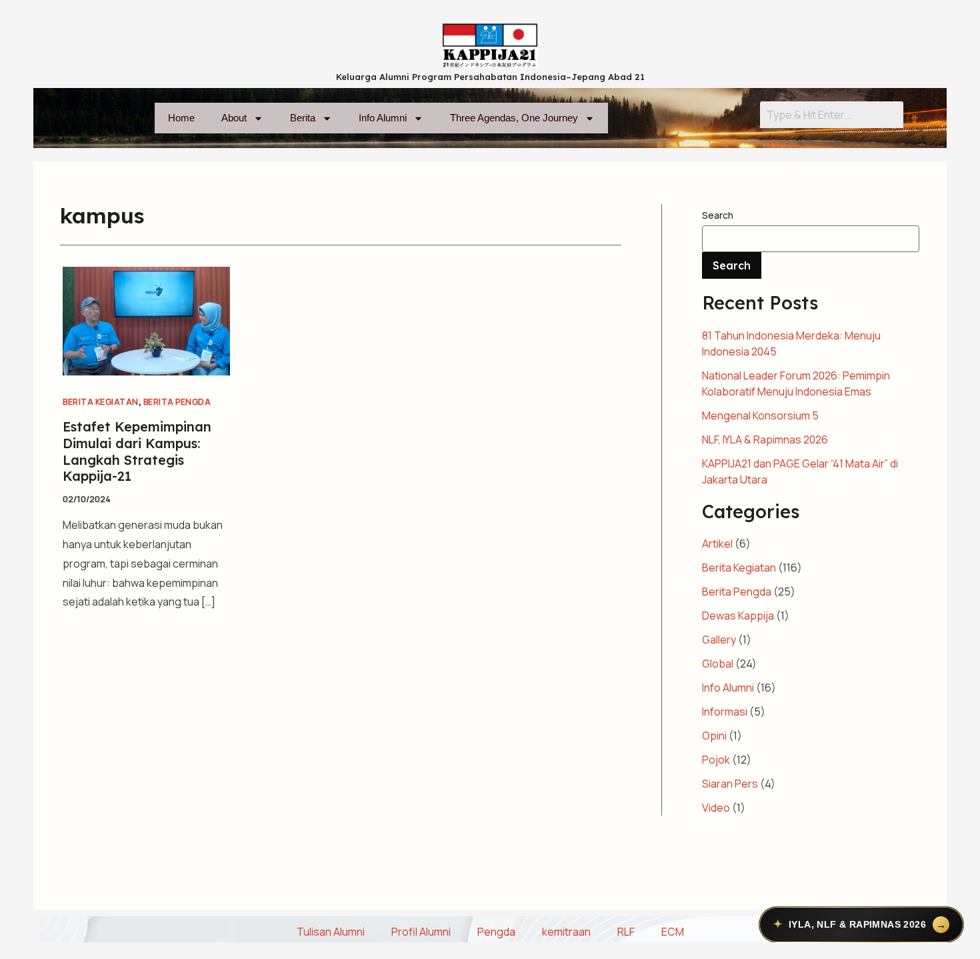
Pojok (716, 759)
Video (716, 807)
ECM (672, 931)
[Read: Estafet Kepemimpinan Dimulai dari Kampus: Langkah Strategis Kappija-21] (146, 320)
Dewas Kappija (738, 615)
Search (717, 215)
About (234, 117)
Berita (302, 117)
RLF (626, 931)
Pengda (496, 931)
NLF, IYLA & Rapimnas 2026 (765, 439)
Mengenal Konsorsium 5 (760, 415)
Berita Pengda (177, 401)
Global (717, 663)
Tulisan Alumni (331, 931)
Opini (714, 735)
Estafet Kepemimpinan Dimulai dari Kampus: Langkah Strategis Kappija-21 (137, 451)
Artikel (717, 543)
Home (181, 117)
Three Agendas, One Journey (514, 117)
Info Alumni (383, 117)
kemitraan (566, 931)
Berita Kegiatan (101, 401)
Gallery (719, 639)
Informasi (724, 711)
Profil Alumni (421, 931)
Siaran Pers (730, 783)
